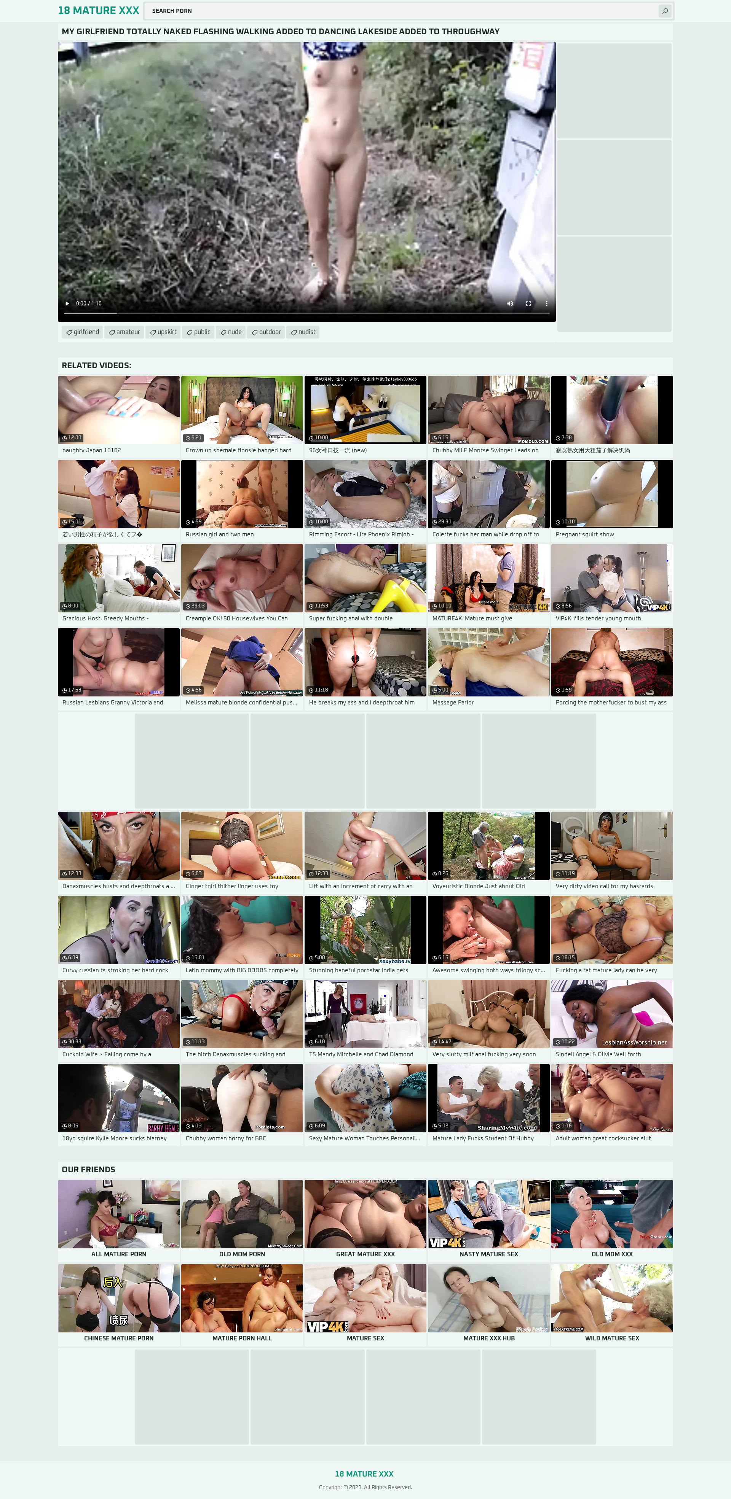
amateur (128, 332)
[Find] (665, 11)
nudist (307, 332)
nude (235, 332)
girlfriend (86, 332)
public (202, 332)
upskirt (167, 332)
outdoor (270, 332)
